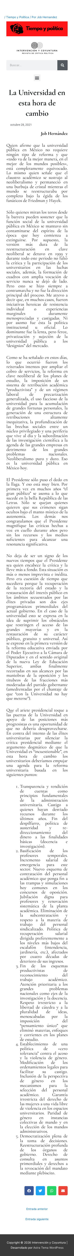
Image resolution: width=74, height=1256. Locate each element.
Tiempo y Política (17, 17)
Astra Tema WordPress (48, 1247)
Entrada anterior (37, 1209)
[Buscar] (62, 65)
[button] (37, 77)
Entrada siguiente (37, 1219)
